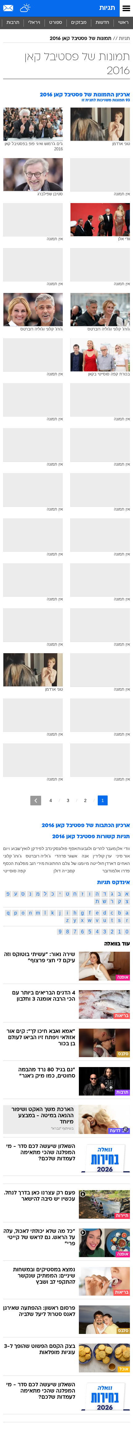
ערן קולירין (102, 855)
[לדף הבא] (35, 800)
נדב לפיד (43, 848)
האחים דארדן (117, 863)
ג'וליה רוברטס (38, 855)
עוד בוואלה (117, 944)
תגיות (107, 8)
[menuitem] (102, 23)
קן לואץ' (28, 848)
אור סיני (123, 855)
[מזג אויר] (25, 8)
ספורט (55, 22)
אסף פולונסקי (64, 848)
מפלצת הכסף (15, 863)
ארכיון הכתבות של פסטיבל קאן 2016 (86, 825)
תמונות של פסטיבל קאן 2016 (80, 38)
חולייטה (97, 863)
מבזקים (79, 22)
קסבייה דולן (64, 870)
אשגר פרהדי (66, 855)
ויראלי (34, 22)
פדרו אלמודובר (116, 870)
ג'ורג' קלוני (12, 855)
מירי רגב (37, 863)
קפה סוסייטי (14, 870)
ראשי (123, 22)
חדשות (102, 22)
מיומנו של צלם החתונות (67, 863)
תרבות (12, 22)
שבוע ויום (11, 848)
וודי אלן (123, 848)
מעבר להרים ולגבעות (96, 848)
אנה (85, 855)
